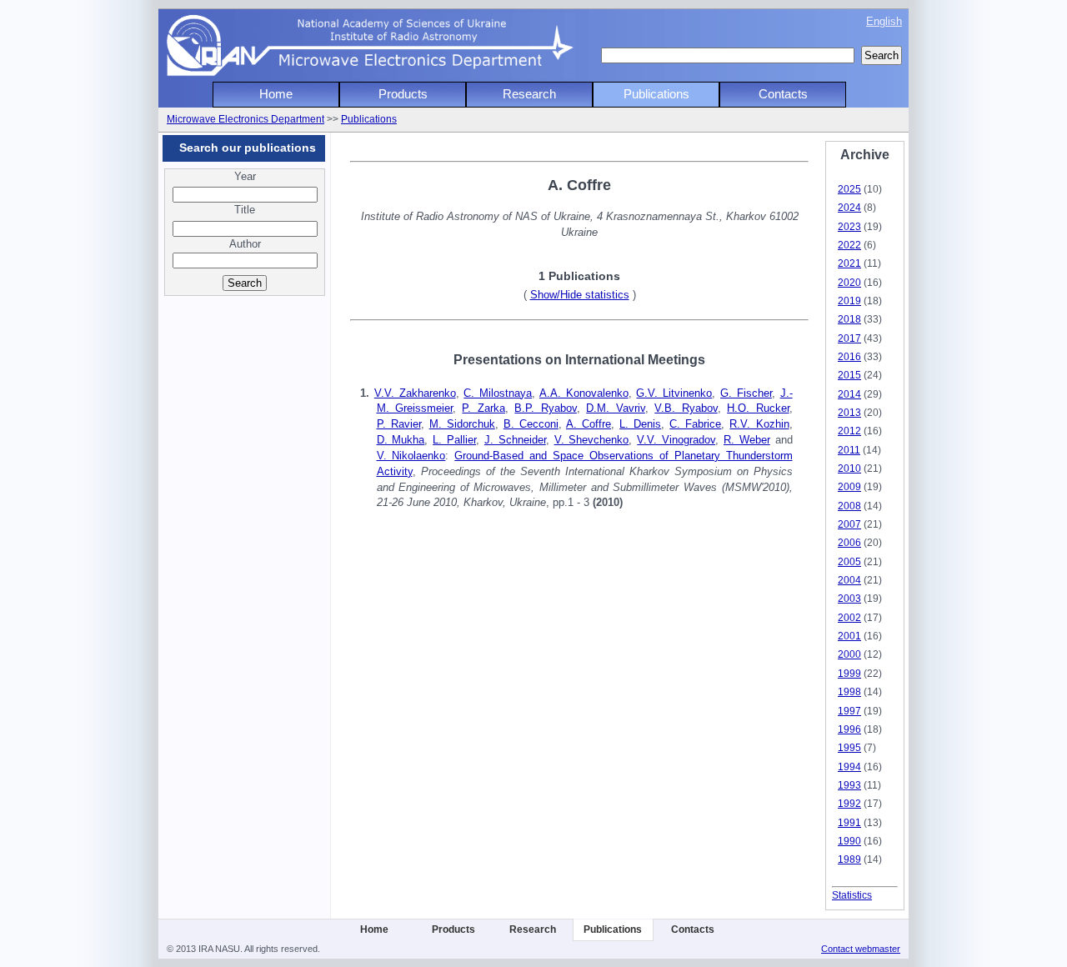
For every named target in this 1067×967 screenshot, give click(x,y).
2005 (849, 561)
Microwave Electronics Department (245, 118)
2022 (849, 244)
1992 (849, 803)
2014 (849, 393)
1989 (849, 859)
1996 (849, 729)
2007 (849, 524)
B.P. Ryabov (545, 408)
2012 (849, 430)
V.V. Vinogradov (676, 439)
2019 (849, 300)
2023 (849, 226)
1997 (849, 710)
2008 (849, 505)
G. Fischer (746, 393)
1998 (849, 691)
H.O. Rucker (758, 408)
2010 (849, 468)
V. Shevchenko (591, 439)
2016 (849, 356)
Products (403, 94)
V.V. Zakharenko (415, 393)
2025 (849, 188)
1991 (849, 822)
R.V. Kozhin (759, 424)
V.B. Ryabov (685, 408)
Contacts (783, 94)
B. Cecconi (531, 424)
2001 (849, 635)
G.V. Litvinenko (674, 393)
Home (276, 94)
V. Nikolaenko (411, 455)
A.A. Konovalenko (584, 393)
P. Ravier (399, 424)
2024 (849, 207)
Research (529, 94)
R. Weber (747, 439)
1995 (849, 747)
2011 (849, 449)
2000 (849, 654)
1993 (849, 784)
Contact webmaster (860, 949)
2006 (849, 542)
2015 (849, 374)
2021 (849, 263)
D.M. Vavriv (615, 408)
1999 (849, 673)
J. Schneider (515, 439)
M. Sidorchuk (462, 424)
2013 (849, 412)
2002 (849, 617)
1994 (849, 766)
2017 (849, 338)
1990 (849, 840)
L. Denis (640, 424)
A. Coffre (588, 424)
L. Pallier (454, 439)
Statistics (852, 894)
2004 (849, 579)
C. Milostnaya (497, 393)
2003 (849, 598)
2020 (849, 282)
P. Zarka (483, 408)
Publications (656, 94)
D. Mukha (401, 439)
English (884, 21)
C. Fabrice (695, 424)
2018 (849, 318)
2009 (849, 486)
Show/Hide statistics (579, 294)
